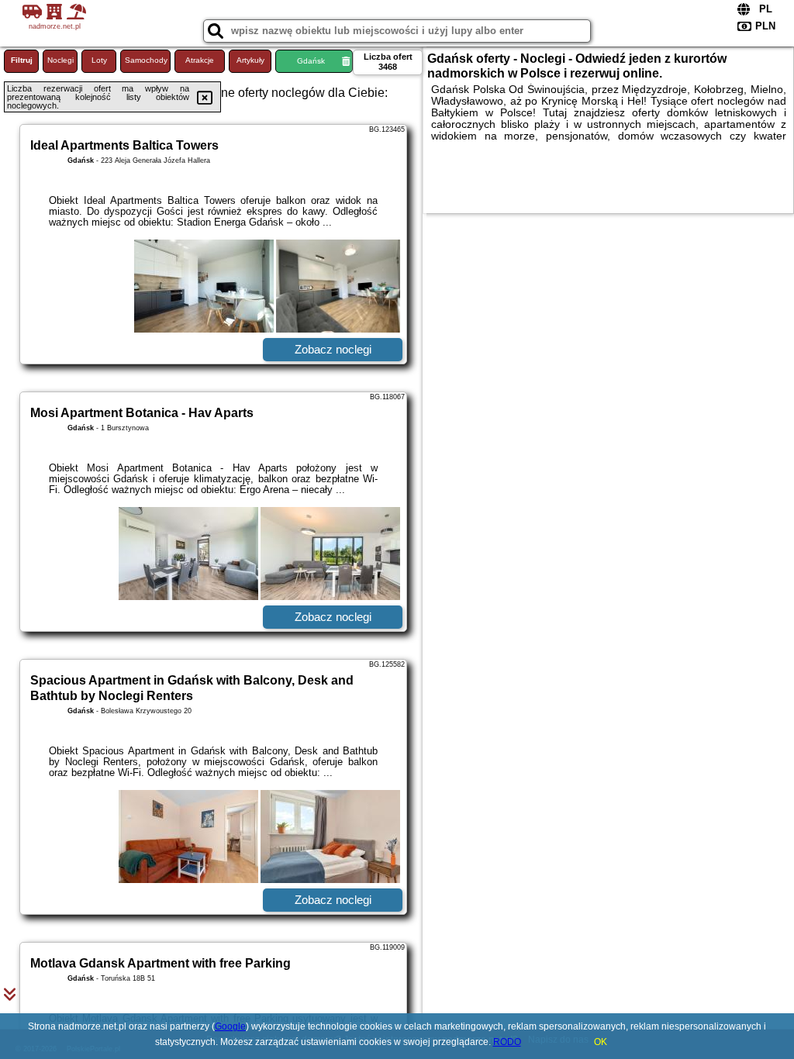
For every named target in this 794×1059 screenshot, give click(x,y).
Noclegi (60, 60)
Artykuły (250, 60)
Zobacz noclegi (333, 349)
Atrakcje (199, 60)
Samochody (146, 60)
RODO (507, 1042)
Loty (99, 60)
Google (230, 1026)
